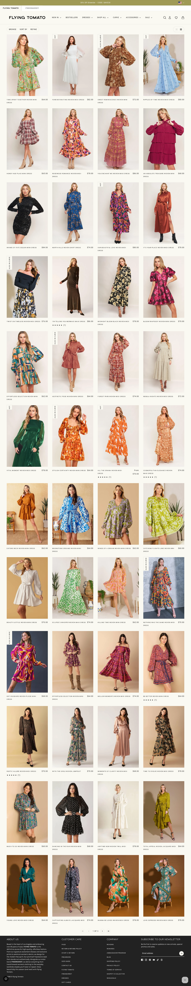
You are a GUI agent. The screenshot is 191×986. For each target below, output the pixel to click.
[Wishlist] (176, 17)
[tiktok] (157, 959)
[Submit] (181, 953)
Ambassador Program (116, 953)
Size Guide (66, 961)
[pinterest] (149, 959)
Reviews (110, 944)
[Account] (169, 17)
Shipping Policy (113, 961)
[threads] (161, 959)
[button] (176, 29)
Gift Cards (66, 982)
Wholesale (111, 978)
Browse (12, 29)
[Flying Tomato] (27, 17)
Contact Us (67, 965)
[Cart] (182, 17)
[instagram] (146, 959)
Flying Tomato (68, 969)
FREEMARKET (67, 974)
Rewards (110, 948)
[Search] (164, 17)
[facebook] (142, 959)
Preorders (66, 957)
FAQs (64, 944)
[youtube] (153, 959)
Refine (33, 29)
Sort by (23, 29)
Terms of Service (114, 969)
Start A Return (68, 953)
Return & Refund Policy (72, 948)
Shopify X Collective (116, 974)
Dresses (65, 978)
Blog (109, 957)
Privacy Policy (113, 965)
